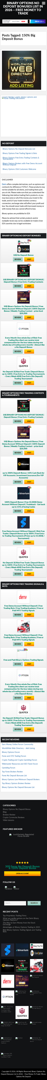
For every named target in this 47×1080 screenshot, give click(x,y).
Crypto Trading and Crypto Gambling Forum (19, 760)
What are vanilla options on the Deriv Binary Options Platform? (21, 919)
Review (18, 259)
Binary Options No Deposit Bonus (16, 809)
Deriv (4, 184)
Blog (4, 812)
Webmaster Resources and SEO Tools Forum (20, 764)
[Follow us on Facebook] (8, 889)
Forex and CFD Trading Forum (14, 756)
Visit (29, 259)
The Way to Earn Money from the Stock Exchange (19, 924)
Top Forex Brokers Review (12, 772)
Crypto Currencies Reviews (13, 817)
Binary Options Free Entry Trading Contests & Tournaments (21, 158)
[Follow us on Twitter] (17, 889)
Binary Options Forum (11, 752)
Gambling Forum (8, 768)
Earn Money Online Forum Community (17, 744)
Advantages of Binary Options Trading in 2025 (21, 927)
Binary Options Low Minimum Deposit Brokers (21, 780)
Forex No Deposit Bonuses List (14, 776)
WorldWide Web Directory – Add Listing (18, 748)
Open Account (22, 873)
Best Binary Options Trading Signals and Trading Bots (22, 931)
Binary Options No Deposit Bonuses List (19, 149)
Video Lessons (8, 820)
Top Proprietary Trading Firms (14, 916)
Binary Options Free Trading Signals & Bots (20, 153)
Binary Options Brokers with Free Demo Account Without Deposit (22, 164)
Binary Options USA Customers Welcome (19, 169)
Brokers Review (9, 815)
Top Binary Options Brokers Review (16, 783)
